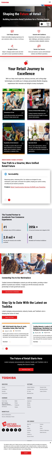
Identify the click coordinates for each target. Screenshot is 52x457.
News (41, 426)
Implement (29, 401)
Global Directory (43, 432)
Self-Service (4, 406)
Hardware (4, 398)
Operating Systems (43, 389)
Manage (28, 403)
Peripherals (17, 405)
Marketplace (5, 411)
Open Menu (49, 2)
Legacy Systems (43, 391)
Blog (28, 426)
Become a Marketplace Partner (8, 416)
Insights (28, 428)
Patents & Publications (44, 430)
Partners (41, 424)
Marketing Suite (30, 393)
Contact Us (29, 434)
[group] (16, 334)
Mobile (16, 401)
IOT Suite (29, 391)
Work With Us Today (26, 369)
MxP (12, 187)
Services (29, 398)
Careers (28, 432)
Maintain (28, 405)
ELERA (16, 187)
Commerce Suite (30, 389)
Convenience (4, 389)
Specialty (4, 391)
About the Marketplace (6, 414)
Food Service (4, 393)
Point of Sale (4, 401)
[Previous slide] (3, 348)
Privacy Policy (28, 449)
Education (29, 430)
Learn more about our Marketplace (12, 291)
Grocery (3, 387)
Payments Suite (43, 387)
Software (29, 384)
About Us (29, 424)
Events (41, 428)
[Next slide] (6, 348)
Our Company (30, 421)
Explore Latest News (9, 317)
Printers (16, 403)
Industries (5, 384)
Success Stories (30, 436)
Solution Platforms (30, 387)
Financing (29, 407)
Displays (16, 407)
